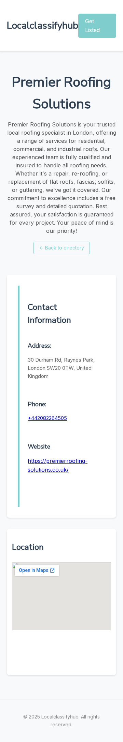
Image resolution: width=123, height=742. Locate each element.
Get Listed (92, 25)
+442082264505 (47, 418)
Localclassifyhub (42, 25)
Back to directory (61, 248)
